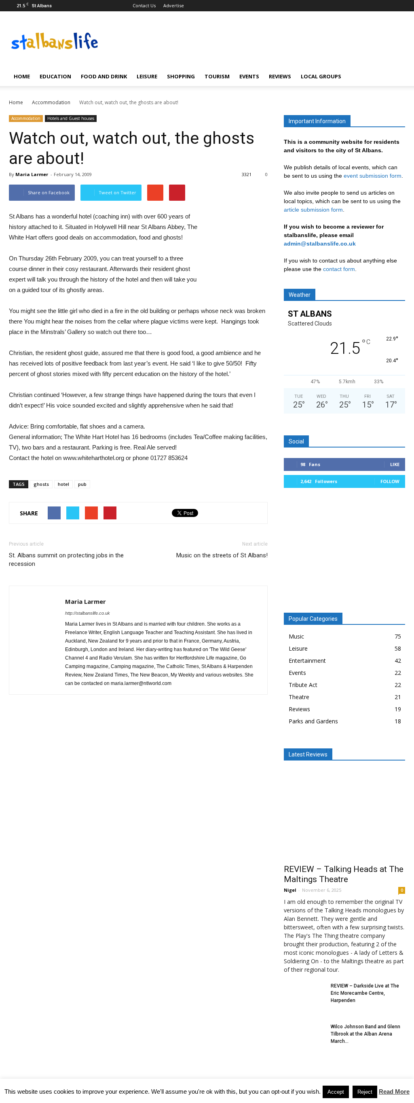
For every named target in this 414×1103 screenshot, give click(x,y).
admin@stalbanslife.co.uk (320, 243)
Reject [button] (364, 1092)
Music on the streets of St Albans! (222, 555)
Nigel (290, 890)
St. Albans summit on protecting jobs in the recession (66, 559)
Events (249, 76)
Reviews (280, 76)
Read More (394, 1091)
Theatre (299, 697)
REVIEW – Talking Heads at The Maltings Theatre (343, 874)
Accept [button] (335, 1092)
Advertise (173, 5)
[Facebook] (386, 6)
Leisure (147, 76)
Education (55, 76)
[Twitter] (399, 6)
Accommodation (25, 118)
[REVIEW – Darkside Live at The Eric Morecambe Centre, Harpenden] (304, 996)
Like (394, 464)
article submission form (313, 209)
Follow (389, 481)
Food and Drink (104, 76)
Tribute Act (303, 685)
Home (22, 76)
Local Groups (321, 76)
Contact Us (144, 5)
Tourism (217, 76)
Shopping (181, 76)
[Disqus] (138, 815)
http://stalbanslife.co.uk (87, 613)
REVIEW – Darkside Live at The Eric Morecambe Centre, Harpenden (365, 993)
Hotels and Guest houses (70, 118)
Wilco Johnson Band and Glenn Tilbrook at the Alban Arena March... (365, 1034)
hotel (63, 484)
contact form (339, 269)
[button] (395, 76)
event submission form (372, 175)
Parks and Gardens (313, 721)
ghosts (41, 484)
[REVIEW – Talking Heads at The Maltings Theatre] (344, 815)
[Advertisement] (344, 553)
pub (82, 484)
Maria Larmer (31, 174)
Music (296, 636)
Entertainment (307, 660)
